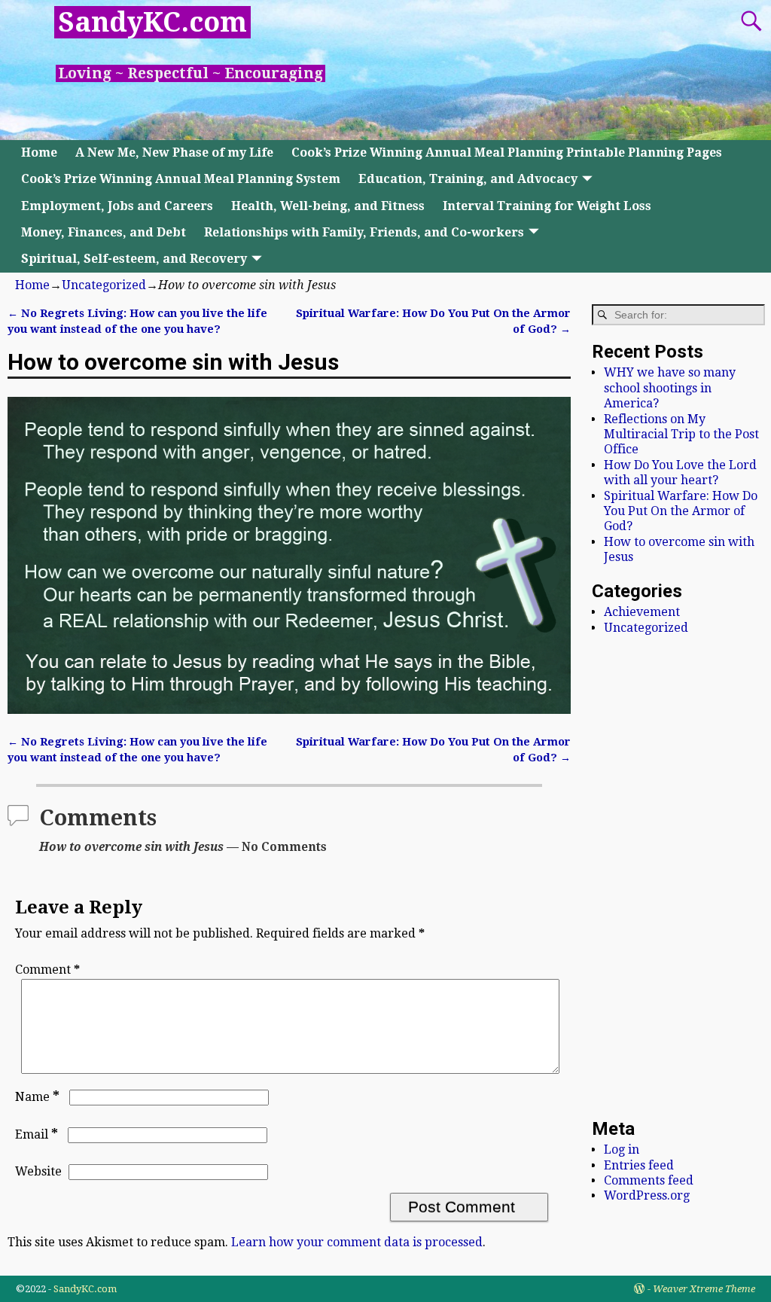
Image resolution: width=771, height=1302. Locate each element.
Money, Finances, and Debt (103, 232)
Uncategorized (104, 285)
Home (39, 152)
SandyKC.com (152, 22)
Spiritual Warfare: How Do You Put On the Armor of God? (680, 511)
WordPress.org (647, 1195)
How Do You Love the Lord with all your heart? (680, 472)
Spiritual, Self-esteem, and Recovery (134, 259)
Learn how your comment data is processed (357, 1242)
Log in (621, 1149)
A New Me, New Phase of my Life (174, 152)
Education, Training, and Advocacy (467, 179)
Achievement (642, 612)
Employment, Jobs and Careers (117, 206)
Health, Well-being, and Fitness (328, 206)
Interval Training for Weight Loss (547, 206)
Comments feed (648, 1180)
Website (38, 1171)
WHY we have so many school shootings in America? (670, 387)
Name (37, 1097)
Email (36, 1134)
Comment (47, 969)
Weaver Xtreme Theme (704, 1288)
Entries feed (639, 1165)
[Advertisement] (678, 876)
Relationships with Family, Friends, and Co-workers (364, 232)
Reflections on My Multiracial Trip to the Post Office (681, 434)
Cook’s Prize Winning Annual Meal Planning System (180, 179)
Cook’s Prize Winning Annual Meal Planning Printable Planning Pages (506, 152)
